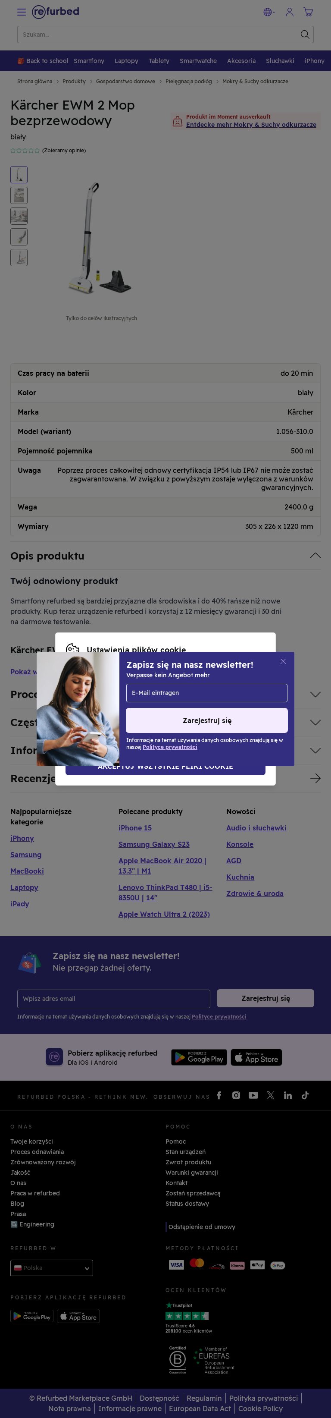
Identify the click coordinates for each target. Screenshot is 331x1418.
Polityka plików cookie (100, 704)
